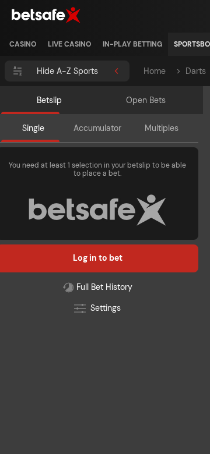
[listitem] (23, 44)
